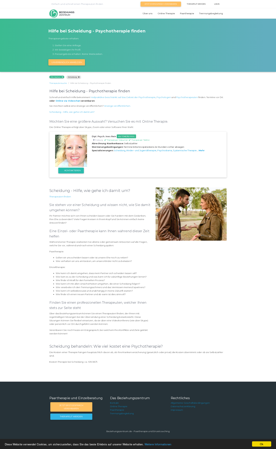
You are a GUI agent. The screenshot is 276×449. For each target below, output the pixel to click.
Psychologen (164, 97)
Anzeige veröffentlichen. (117, 106)
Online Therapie (166, 13)
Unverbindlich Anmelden (66, 62)
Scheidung (72, 77)
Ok (261, 444)
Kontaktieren (73, 170)
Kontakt (114, 403)
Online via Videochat (68, 100)
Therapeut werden (196, 4)
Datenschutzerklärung (183, 406)
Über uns (147, 13)
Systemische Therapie (185, 150)
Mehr (202, 150)
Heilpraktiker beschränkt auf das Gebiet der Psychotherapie (123, 97)
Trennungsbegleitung (211, 13)
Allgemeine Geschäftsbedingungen (190, 403)
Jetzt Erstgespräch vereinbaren (161, 4)
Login (217, 4)
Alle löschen (56, 77)
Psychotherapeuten (187, 97)
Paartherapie (187, 13)
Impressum (177, 410)
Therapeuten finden (60, 196)
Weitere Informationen (158, 444)
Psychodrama (164, 150)
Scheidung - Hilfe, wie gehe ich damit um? (72, 112)
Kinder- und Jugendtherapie (141, 150)
